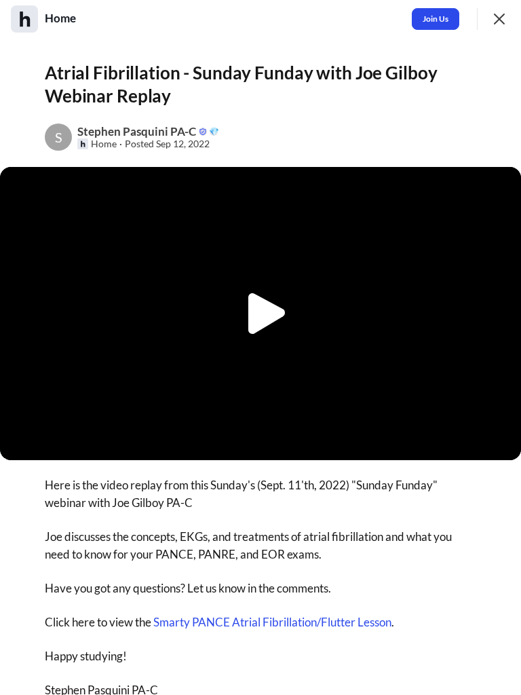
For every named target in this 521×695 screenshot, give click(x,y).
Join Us (435, 19)
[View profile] (24, 19)
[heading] (62, 18)
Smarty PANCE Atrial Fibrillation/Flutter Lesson (272, 622)
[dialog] (260, 347)
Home (104, 143)
